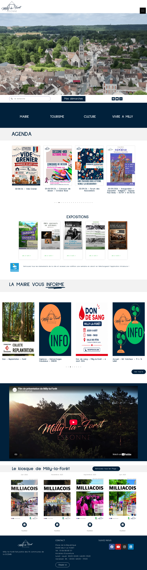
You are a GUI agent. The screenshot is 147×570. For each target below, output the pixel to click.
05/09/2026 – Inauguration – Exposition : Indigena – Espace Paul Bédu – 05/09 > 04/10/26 (89, 191)
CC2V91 (8, 554)
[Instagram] (121, 98)
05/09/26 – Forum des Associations (58, 190)
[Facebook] (113, 98)
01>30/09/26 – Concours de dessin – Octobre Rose (26, 190)
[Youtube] (118, 547)
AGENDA (21, 134)
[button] (143, 11)
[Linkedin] (131, 547)
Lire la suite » (26, 255)
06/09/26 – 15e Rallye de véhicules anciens (121, 190)
